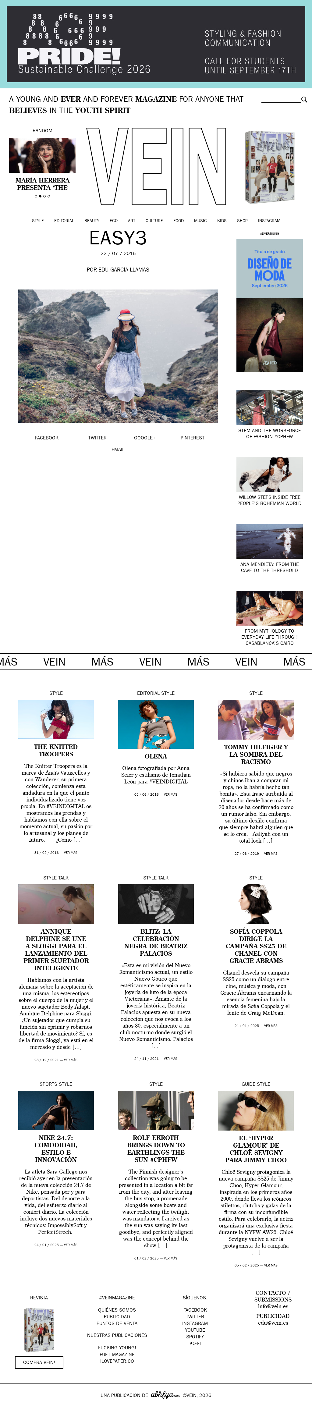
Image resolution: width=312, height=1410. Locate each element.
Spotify (195, 1337)
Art (131, 221)
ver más (70, 853)
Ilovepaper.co (117, 1361)
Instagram (269, 221)
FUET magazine (117, 1355)
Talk (63, 878)
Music (200, 221)
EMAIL (118, 450)
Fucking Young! (117, 1348)
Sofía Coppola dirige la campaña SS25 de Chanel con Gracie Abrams (256, 946)
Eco (114, 221)
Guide (248, 1084)
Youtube (195, 1330)
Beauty (91, 221)
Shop (242, 221)
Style (38, 221)
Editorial (64, 221)
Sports (48, 1084)
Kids (222, 221)
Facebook (195, 1310)
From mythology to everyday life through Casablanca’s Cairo (269, 637)
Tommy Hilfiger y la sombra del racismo (256, 755)
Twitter (195, 1317)
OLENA (156, 757)
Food (178, 221)
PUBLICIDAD (117, 1317)
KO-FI (195, 1344)
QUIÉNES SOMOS (117, 1310)
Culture (154, 221)
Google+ (11, 1406)
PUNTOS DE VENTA (117, 1324)
